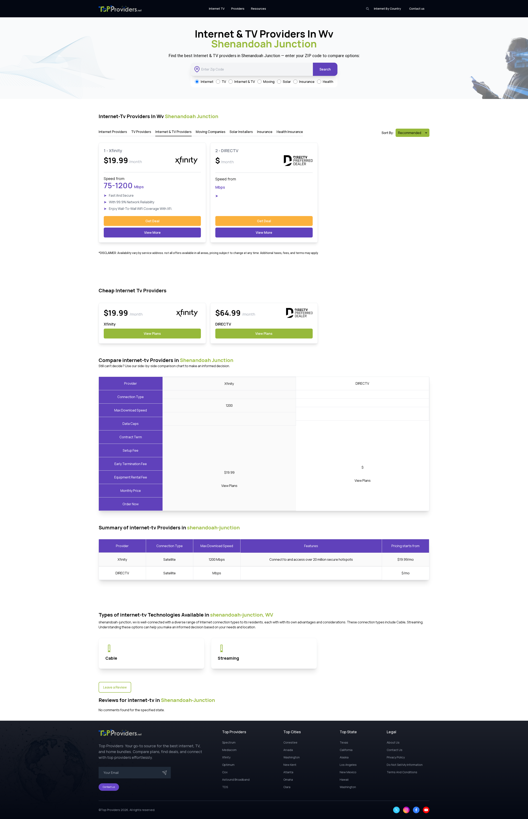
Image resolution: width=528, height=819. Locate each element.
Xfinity (122, 559)
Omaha (288, 779)
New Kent (289, 765)
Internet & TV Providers (173, 131)
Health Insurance (290, 131)
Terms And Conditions (402, 772)
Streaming (228, 658)
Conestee (290, 742)
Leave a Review (115, 687)
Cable (111, 658)
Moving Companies (210, 131)
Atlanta (288, 772)
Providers (237, 9)
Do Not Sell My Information (405, 765)
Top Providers (110, 810)
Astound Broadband (236, 779)
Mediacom (229, 750)
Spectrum (229, 742)
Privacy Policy (396, 757)
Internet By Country (387, 9)
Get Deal (152, 221)
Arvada (288, 750)
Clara (286, 787)
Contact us (416, 9)
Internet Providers (113, 131)
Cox (224, 772)
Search (325, 69)
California (346, 750)
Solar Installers (241, 131)
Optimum (228, 765)
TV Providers (141, 131)
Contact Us (394, 750)
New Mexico (348, 772)
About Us (393, 742)
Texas (344, 742)
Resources (258, 9)
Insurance (264, 131)
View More (152, 232)
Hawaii (344, 779)
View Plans (152, 333)
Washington (291, 757)
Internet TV (217, 9)
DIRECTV (122, 573)
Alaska (344, 757)
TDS (225, 787)
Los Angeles (348, 765)
